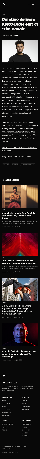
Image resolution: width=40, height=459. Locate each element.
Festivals (6, 404)
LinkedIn (25, 433)
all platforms (6, 151)
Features (6, 410)
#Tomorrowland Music (28, 165)
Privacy (5, 427)
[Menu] (33, 4)
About (24, 401)
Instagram (26, 424)
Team (24, 404)
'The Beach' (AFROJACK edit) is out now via (19, 148)
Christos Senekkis (11, 35)
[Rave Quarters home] (4, 3)
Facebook (26, 430)
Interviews (6, 413)
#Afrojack (6, 165)
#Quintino (15, 165)
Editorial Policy (9, 424)
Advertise (26, 407)
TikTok (24, 427)
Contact (25, 410)
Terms (4, 430)
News (3, 14)
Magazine (6, 416)
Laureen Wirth (6, 227)
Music (4, 303)
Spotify (25, 436)
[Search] (29, 4)
